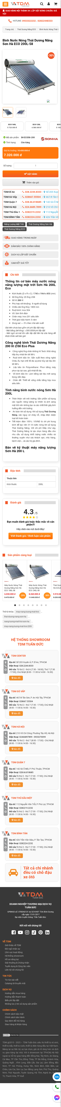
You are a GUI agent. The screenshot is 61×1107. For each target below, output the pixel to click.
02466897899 (25, 737)
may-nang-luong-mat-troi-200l (18, 626)
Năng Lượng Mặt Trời (14, 224)
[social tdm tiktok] (34, 932)
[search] (42, 4)
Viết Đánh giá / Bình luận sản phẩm (30, 535)
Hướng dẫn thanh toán (15, 997)
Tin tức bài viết (11, 980)
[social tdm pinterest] (40, 932)
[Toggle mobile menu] (5, 4)
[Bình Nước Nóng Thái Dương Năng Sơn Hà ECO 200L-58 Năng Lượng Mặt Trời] (30, 77)
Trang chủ (9, 29)
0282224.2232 (33, 217)
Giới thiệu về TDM (13, 945)
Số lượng (7, 166)
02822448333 (45, 20)
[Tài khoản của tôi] (49, 4)
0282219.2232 (33, 212)
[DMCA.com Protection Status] (11, 1035)
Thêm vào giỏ (32, 182)
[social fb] (13, 932)
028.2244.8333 (33, 192)
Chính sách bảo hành (15, 1017)
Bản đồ (16, 678)
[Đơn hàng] (55, 4)
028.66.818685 (33, 202)
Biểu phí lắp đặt (12, 1000)
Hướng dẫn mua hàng (15, 993)
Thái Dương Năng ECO (26, 29)
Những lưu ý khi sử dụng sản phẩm (21, 1004)
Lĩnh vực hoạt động (14, 952)
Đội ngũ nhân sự (12, 949)
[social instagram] (27, 932)
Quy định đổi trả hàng (15, 1021)
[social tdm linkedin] (47, 932)
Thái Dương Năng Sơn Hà (40, 224)
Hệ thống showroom (14, 956)
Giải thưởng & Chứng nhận (17, 963)
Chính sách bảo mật (14, 1014)
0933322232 (29, 20)
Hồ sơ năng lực (12, 959)
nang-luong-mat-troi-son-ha (16, 621)
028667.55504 (33, 197)
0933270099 (40, 737)
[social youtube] (20, 932)
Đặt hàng (32, 174)
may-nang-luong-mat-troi (27, 612)
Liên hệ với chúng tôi (14, 970)
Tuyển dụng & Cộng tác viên (17, 966)
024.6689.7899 (33, 207)
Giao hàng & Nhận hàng (16, 1024)
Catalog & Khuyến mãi (15, 983)
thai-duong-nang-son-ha (15, 616)
